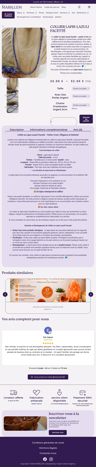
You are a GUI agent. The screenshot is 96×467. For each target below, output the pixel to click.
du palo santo (51, 240)
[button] (3, 26)
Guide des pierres (51, 7)
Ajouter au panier (86, 119)
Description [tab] (17, 129)
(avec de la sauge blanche (32, 240)
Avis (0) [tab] (77, 129)
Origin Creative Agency (66, 464)
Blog (64, 7)
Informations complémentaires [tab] (48, 129)
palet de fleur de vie (44, 250)
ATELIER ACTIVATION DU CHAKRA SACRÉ (48, 307)
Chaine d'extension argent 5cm (60, 106)
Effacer (74, 108)
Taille (60, 88)
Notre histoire (36, 7)
